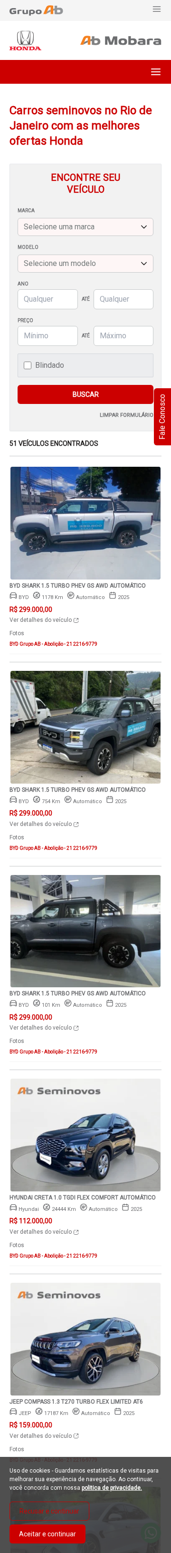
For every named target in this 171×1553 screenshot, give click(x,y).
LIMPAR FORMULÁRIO (126, 415)
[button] (156, 72)
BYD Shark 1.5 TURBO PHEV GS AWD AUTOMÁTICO (78, 585)
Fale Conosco (162, 417)
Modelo (28, 247)
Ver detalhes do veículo (41, 620)
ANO (23, 283)
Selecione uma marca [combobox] (59, 226)
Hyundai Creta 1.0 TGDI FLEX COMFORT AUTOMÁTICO (83, 1197)
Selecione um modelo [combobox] (60, 263)
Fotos (17, 633)
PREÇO (25, 320)
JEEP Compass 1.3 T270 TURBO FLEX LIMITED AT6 (76, 1401)
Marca (26, 210)
